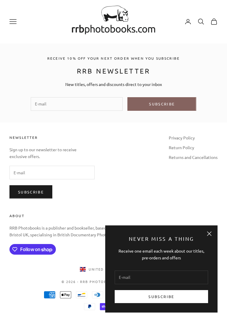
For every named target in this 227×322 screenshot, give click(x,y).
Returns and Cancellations (193, 157)
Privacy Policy (182, 137)
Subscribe (161, 296)
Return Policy (181, 147)
